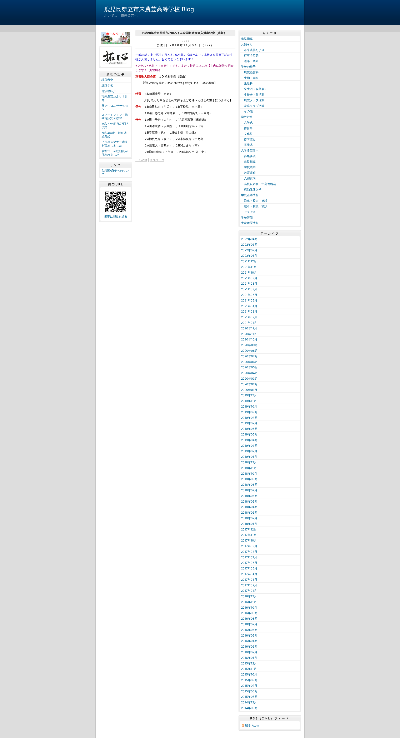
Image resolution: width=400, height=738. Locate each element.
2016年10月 (249, 607)
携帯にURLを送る (115, 216)
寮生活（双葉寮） (254, 89)
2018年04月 (249, 507)
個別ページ (157, 160)
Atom (255, 725)
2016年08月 (249, 618)
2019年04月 (249, 440)
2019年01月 (249, 456)
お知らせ (247, 44)
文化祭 (247, 133)
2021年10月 (249, 272)
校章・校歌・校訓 (254, 206)
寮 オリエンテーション (115, 107)
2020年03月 (249, 378)
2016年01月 (249, 657)
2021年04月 (249, 306)
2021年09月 (249, 278)
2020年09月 (249, 345)
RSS (248, 725)
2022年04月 (249, 239)
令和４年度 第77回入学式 (115, 125)
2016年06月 (249, 630)
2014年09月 (249, 708)
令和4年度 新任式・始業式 (115, 134)
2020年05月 (249, 367)
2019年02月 (249, 451)
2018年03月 (249, 512)
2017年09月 (249, 546)
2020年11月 (249, 334)
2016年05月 (249, 635)
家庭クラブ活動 (252, 106)
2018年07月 (249, 490)
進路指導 (247, 38)
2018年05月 (249, 501)
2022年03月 (249, 244)
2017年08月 (249, 551)
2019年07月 (249, 423)
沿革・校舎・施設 (254, 200)
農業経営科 (250, 72)
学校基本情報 (250, 195)
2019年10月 (249, 406)
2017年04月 (249, 574)
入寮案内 (248, 178)
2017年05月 (249, 568)
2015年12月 (249, 663)
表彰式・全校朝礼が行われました (114, 152)
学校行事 (247, 117)
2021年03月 (249, 311)
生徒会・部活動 (252, 94)
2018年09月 (249, 479)
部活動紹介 (108, 91)
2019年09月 (249, 412)
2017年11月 (248, 535)
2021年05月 (249, 300)
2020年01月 (249, 390)
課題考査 (107, 79)
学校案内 (248, 167)
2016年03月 (249, 646)
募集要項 (248, 156)
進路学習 (107, 85)
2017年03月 (249, 579)
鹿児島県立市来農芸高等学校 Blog (149, 9)
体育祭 (247, 128)
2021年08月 (249, 283)
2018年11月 (249, 468)
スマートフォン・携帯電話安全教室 (114, 116)
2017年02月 (249, 585)
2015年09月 (249, 680)
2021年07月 (249, 289)
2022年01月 (249, 255)
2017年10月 (249, 540)
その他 (141, 160)
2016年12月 (249, 596)
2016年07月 (249, 624)
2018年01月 (249, 523)
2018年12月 (249, 462)
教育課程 (248, 172)
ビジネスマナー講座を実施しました (114, 143)
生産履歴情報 (250, 223)
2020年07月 (249, 356)
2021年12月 (249, 261)
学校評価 (247, 217)
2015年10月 (249, 674)
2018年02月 (249, 518)
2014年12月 (249, 702)
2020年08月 (249, 350)
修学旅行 (250, 139)
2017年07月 (249, 557)
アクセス (248, 212)
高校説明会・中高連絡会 (258, 184)
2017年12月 (249, 529)
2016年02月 (249, 652)
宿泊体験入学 (251, 189)
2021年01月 (249, 322)
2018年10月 (249, 473)
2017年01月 (249, 590)
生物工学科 (250, 78)
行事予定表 (250, 55)
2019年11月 (249, 401)
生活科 (247, 83)
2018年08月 (249, 484)
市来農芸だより (252, 50)
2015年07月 (249, 685)
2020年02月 (249, 384)
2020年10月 (249, 339)
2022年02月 (249, 250)
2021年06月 (249, 294)
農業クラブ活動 (252, 100)
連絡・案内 (250, 61)
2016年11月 (249, 602)
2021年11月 (248, 267)
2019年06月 (249, 428)
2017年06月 (249, 562)
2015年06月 (249, 691)
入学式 (247, 122)
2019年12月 (249, 395)
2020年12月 (249, 328)
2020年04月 (249, 373)
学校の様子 (248, 66)
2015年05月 (249, 696)
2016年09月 (249, 613)
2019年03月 (249, 445)
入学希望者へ (250, 150)
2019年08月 (249, 417)
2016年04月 (249, 641)
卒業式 (247, 144)
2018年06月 (249, 496)
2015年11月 (249, 668)
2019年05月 (249, 434)
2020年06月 (249, 362)
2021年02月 (249, 317)
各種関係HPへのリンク (115, 172)
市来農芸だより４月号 (114, 98)
